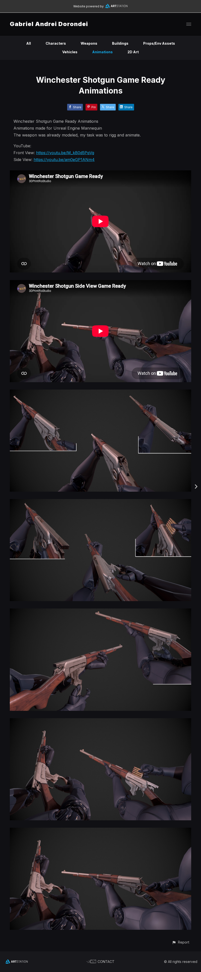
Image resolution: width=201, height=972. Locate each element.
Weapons (89, 43)
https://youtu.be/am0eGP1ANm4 (64, 159)
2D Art (133, 52)
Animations (102, 52)
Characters (56, 43)
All (28, 43)
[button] (180, 942)
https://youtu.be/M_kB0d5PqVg (65, 152)
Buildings (120, 43)
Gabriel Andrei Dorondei (49, 23)
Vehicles (69, 52)
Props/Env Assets (159, 43)
